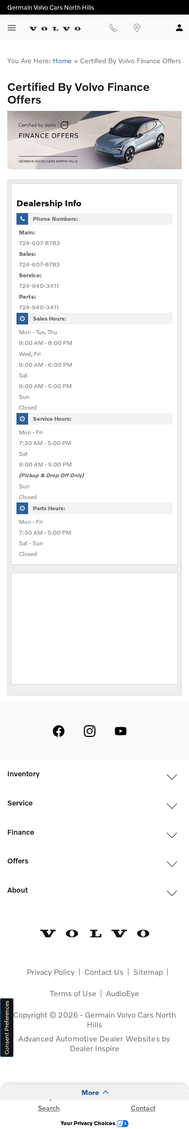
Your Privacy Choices (89, 1123)
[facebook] (58, 731)
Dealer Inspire (94, 1048)
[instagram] (89, 731)
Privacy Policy (51, 971)
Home (62, 60)
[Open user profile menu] (179, 28)
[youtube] (120, 731)
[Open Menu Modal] (12, 28)
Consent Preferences (6, 1028)
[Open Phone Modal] (113, 28)
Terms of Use (73, 993)
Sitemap (148, 971)
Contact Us (104, 971)
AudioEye (122, 993)
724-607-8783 (39, 243)
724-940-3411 (39, 285)
